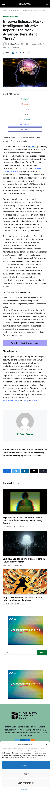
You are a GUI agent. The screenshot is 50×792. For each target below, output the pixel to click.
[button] (46, 744)
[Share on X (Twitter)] (16, 53)
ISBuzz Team (14, 44)
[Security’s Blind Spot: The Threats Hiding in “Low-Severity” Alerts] (25, 543)
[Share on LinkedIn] (12, 53)
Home (5, 11)
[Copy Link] (24, 53)
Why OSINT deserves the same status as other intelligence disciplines (23, 599)
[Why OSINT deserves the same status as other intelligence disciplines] (25, 581)
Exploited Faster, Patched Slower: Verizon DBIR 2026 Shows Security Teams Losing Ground (23, 520)
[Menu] (3, 3)
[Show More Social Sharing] (28, 53)
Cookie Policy (24, 789)
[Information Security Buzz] (25, 4)
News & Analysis (14, 11)
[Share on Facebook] (20, 53)
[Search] (46, 3)
